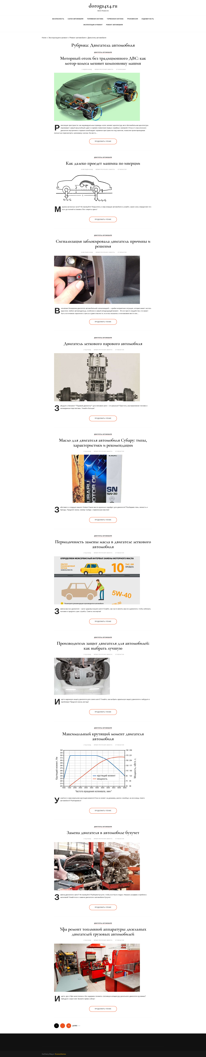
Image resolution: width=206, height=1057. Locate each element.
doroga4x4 (122, 69)
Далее (74, 1026)
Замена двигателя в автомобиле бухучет (103, 832)
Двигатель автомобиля (103, 52)
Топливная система (95, 19)
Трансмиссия (132, 19)
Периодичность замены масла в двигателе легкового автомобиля (103, 544)
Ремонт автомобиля (114, 25)
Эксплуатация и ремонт (92, 25)
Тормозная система (115, 19)
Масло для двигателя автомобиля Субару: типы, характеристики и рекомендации (103, 442)
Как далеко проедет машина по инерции (103, 163)
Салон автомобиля (75, 19)
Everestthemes (60, 1054)
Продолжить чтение (103, 141)
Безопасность (58, 19)
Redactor (123, 169)
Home (44, 38)
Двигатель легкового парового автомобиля (103, 343)
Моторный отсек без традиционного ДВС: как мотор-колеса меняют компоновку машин (103, 61)
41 (69, 1026)
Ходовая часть (148, 19)
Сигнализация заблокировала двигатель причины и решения (103, 244)
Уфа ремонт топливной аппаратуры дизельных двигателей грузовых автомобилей (103, 931)
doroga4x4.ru (103, 5)
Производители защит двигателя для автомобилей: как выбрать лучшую (103, 646)
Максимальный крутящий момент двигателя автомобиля (103, 736)
